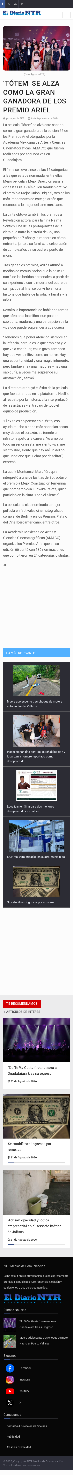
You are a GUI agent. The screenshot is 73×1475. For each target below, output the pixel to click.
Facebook (25, 1368)
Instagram (25, 1379)
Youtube (24, 1391)
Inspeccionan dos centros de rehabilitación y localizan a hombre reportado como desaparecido (36, 706)
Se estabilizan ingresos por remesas (30, 852)
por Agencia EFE (15, 118)
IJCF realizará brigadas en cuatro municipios (36, 806)
